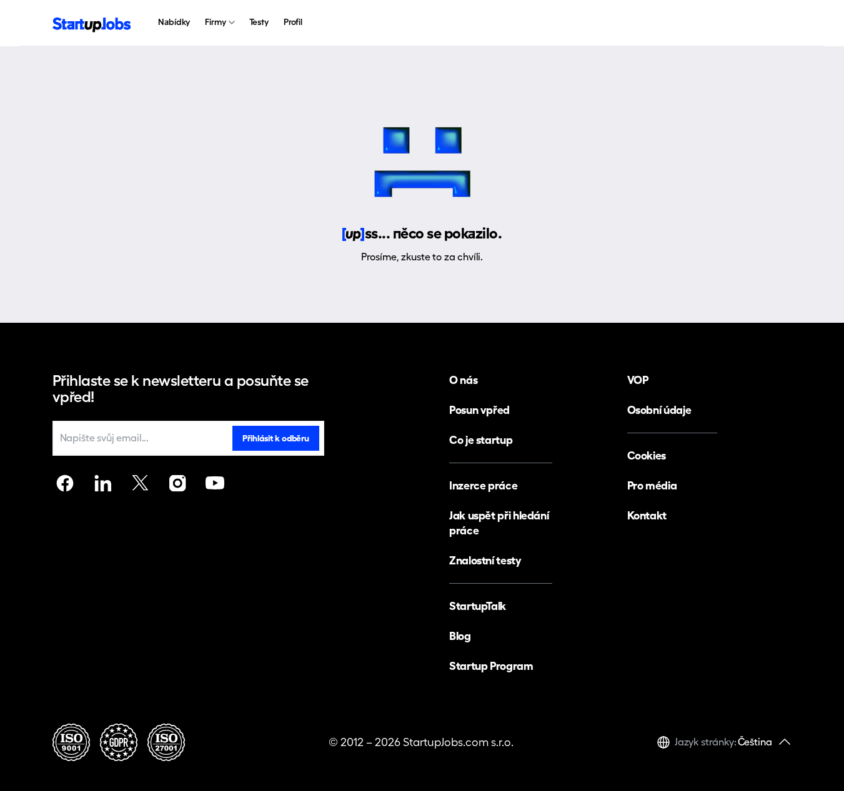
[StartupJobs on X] (139, 483)
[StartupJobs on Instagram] (177, 483)
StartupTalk (477, 605)
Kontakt (647, 515)
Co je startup (480, 439)
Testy (259, 22)
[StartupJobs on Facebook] (64, 483)
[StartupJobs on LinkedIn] (102, 483)
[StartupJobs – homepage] (91, 23)
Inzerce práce (483, 485)
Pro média (652, 485)
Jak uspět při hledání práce (499, 523)
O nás (463, 379)
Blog (460, 635)
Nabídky (174, 22)
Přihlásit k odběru (275, 438)
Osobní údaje (659, 409)
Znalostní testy (485, 560)
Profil (293, 22)
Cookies (646, 455)
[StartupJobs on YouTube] (214, 483)
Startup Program (491, 665)
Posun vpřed (479, 409)
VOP (637, 379)
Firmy (215, 22)
